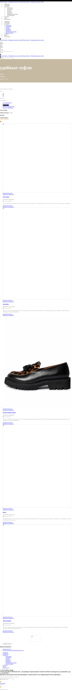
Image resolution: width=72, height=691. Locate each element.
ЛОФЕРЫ (9, 13)
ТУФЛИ (9, 10)
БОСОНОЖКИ (10, 15)
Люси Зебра (6, 304)
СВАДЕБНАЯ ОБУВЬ (12, 14)
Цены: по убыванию (8, 107)
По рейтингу (6, 104)
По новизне (6, 105)
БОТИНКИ (10, 9)
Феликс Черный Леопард (9, 412)
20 (3, 94)
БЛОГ (5, 18)
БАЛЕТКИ (9, 11)
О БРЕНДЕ (7, 5)
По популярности (7, 102)
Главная (2, 74)
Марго (4, 512)
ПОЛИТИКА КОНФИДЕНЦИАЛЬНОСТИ (13, 650)
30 (3, 96)
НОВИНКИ (10, 8)
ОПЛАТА (6, 17)
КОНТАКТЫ (7, 19)
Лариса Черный (7, 620)
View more (2, 683)
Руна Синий (6, 197)
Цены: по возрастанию (8, 106)
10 (3, 93)
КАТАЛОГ (6, 6)
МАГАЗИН (2, 76)
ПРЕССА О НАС (7, 649)
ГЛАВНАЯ (6, 4)
